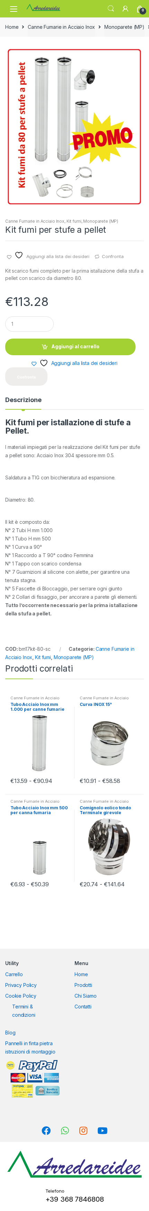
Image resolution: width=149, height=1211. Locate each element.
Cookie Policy (20, 996)
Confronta (113, 256)
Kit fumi (74, 221)
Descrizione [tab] (23, 400)
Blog (10, 1032)
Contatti (82, 1006)
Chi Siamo (85, 996)
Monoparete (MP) (124, 27)
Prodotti (83, 985)
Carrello (14, 974)
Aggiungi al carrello (75, 346)
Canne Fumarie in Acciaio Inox (61, 27)
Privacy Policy (21, 985)
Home (11, 27)
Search (111, 8)
